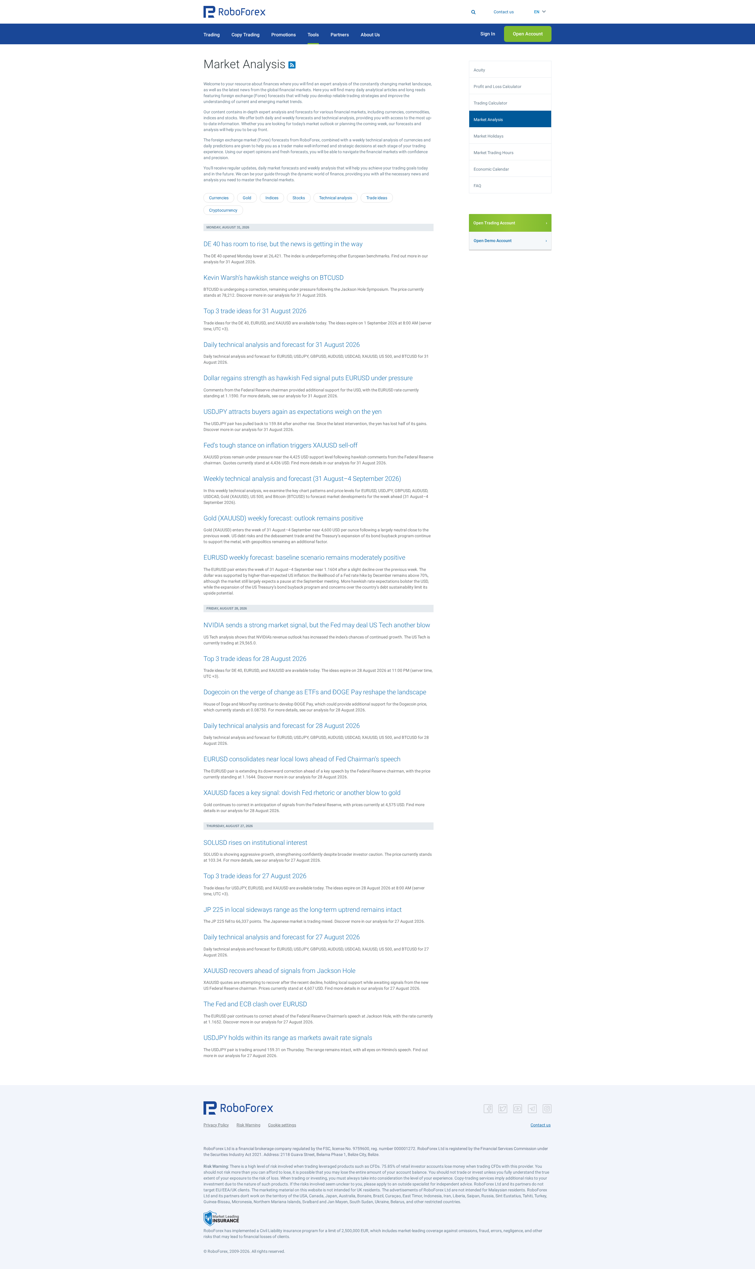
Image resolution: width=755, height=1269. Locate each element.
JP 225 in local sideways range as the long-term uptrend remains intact (302, 909)
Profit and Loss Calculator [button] (497, 86)
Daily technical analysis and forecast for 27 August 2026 (281, 937)
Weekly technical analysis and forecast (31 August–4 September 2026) (302, 478)
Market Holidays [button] (488, 136)
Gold (247, 197)
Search (381, 11)
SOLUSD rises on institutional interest (255, 842)
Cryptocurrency (223, 210)
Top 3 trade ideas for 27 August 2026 (254, 876)
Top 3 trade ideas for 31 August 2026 (254, 311)
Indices (271, 197)
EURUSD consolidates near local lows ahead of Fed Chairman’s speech (302, 759)
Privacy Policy (216, 1125)
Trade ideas (376, 197)
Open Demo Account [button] (493, 240)
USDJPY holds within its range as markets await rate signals (287, 1037)
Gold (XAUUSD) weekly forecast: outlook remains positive (283, 518)
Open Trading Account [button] (494, 223)
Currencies (219, 197)
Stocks (299, 197)
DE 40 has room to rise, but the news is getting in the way (282, 244)
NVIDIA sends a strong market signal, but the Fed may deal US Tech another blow (316, 625)
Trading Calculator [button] (490, 103)
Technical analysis (335, 197)
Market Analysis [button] (488, 119)
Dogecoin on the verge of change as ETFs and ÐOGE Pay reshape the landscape (314, 692)
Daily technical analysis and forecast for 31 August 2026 (281, 344)
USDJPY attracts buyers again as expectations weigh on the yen (292, 411)
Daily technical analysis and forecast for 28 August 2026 (281, 725)
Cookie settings (282, 1125)
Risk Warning (248, 1125)
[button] (234, 12)
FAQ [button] (477, 185)
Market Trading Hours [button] (493, 152)
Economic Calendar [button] (491, 169)
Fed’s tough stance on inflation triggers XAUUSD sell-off (280, 445)
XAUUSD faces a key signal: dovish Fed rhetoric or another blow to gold (302, 792)
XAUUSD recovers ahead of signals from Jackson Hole (279, 970)
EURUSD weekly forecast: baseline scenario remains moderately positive (304, 557)
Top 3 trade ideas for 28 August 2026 (254, 658)
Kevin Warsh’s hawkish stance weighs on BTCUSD (273, 277)
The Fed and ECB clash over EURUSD (255, 1004)
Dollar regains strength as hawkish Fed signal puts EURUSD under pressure (308, 378)
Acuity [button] (479, 70)
